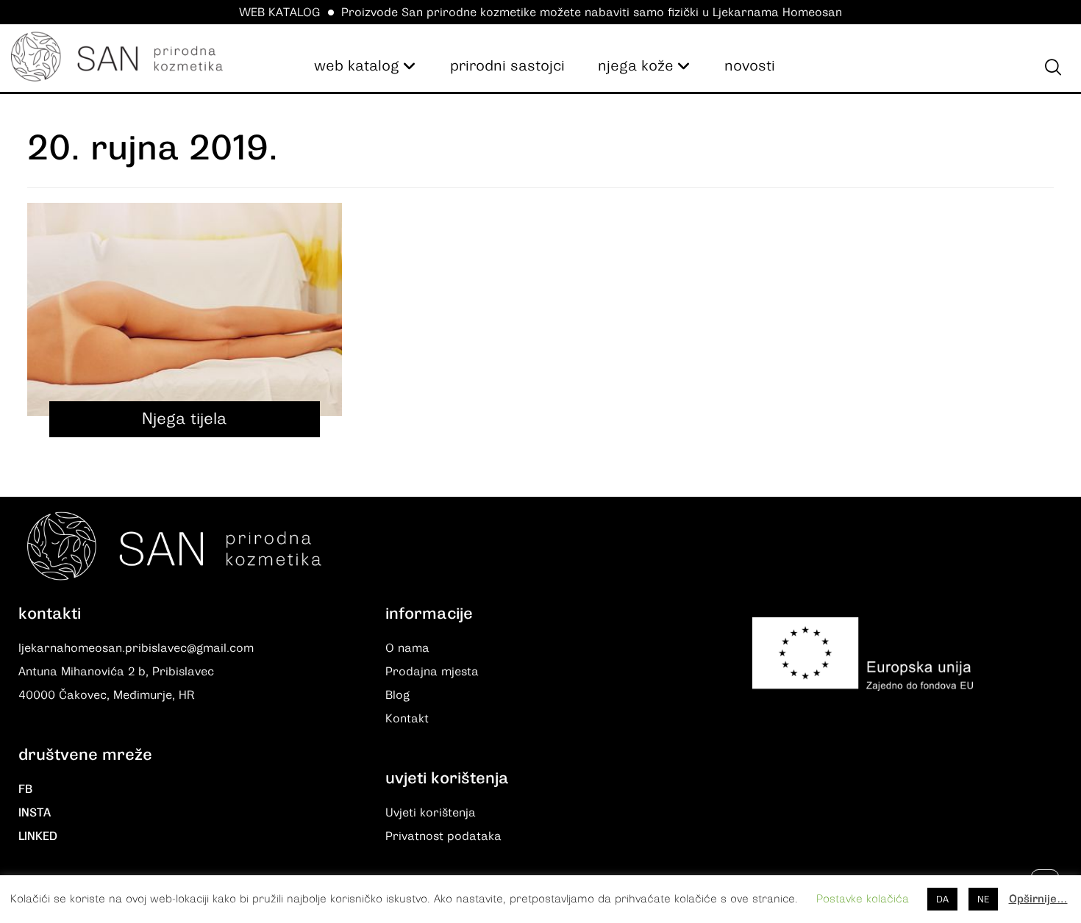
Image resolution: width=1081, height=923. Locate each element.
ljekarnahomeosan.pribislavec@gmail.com (136, 648)
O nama (407, 648)
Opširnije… (1038, 899)
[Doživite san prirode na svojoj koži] (117, 57)
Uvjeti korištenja (430, 812)
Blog (397, 695)
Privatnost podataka (443, 836)
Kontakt (407, 718)
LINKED (37, 836)
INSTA (34, 812)
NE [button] (983, 899)
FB (25, 789)
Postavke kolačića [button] (862, 899)
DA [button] (942, 899)
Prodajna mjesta (432, 671)
